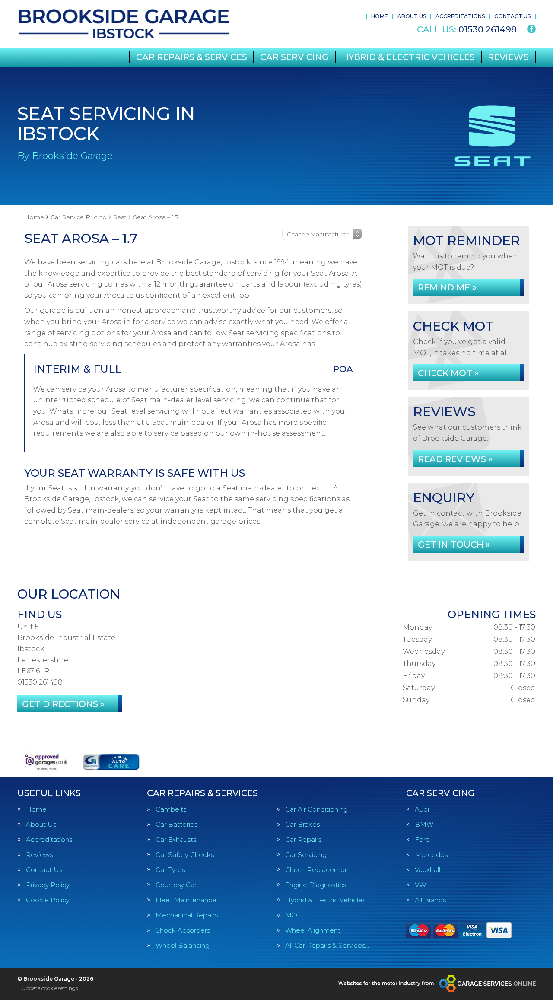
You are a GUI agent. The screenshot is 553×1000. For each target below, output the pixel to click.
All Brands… (432, 900)
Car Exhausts (176, 839)
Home (379, 16)
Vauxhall (427, 869)
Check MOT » (448, 373)
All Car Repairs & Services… (327, 945)
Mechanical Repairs (187, 915)
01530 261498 (467, 29)
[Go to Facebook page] (531, 29)
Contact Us (512, 16)
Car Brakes (302, 824)
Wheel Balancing (183, 945)
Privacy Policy (48, 885)
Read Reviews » (455, 459)
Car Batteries (176, 824)
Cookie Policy (48, 900)
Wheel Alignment (312, 930)
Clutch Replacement (318, 869)
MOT (293, 915)
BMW (424, 824)
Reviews (508, 57)
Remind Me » (447, 287)
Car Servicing (294, 57)
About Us (411, 16)
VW (420, 885)
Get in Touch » (454, 544)
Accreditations (460, 16)
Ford (422, 839)
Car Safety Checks (185, 854)
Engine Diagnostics (315, 885)
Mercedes (431, 854)
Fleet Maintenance (186, 900)
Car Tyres (170, 869)
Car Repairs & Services (191, 57)
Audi (422, 809)
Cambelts (171, 809)
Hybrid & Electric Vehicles (408, 57)
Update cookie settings (50, 988)
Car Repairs (303, 839)
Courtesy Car (176, 885)
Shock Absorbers (183, 930)
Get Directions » (63, 704)
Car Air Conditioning (316, 809)
